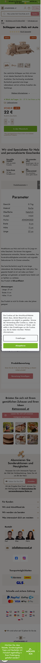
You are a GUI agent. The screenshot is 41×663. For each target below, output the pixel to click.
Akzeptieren (20, 345)
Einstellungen (20, 338)
